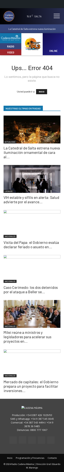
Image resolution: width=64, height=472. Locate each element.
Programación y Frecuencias (30, 457)
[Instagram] (22, 439)
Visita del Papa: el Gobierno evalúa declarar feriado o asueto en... (31, 244)
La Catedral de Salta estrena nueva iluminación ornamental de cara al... (32, 152)
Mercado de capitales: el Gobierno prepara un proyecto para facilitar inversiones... (31, 386)
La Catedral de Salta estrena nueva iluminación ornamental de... (32, 30)
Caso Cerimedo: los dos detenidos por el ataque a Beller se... (31, 289)
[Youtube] (50, 440)
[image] (53, 42)
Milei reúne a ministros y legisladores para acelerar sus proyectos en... (27, 336)
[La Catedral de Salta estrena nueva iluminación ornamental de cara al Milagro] (32, 129)
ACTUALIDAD (10, 142)
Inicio (9, 457)
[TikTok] (32, 440)
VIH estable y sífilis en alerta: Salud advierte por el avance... (31, 199)
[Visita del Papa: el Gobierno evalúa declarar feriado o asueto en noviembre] (32, 224)
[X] (41, 440)
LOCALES (8, 191)
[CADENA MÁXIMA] (9, 16)
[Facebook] (13, 440)
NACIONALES (10, 236)
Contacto (52, 457)
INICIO (41, 92)
